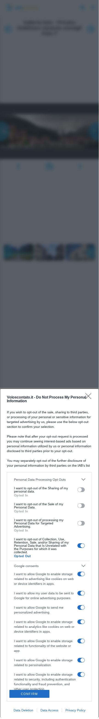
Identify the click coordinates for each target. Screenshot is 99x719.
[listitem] (49, 479)
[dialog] (49, 554)
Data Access (49, 710)
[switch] (81, 489)
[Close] (89, 397)
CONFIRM (29, 694)
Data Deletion (23, 710)
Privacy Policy (75, 710)
